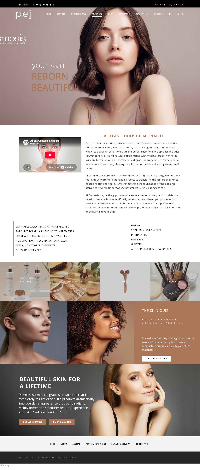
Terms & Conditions (96, 444)
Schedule (159, 14)
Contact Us (178, 5)
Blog (52, 444)
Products (97, 14)
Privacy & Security (121, 444)
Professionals (78, 14)
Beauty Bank (142, 14)
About (64, 444)
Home (48, 14)
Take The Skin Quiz (156, 358)
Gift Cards (124, 14)
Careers (76, 444)
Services (61, 14)
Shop (110, 14)
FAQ (169, 5)
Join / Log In (160, 5)
